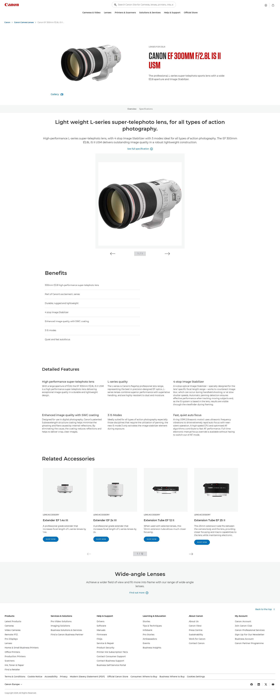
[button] (112, 253)
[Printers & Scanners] (137, 12)
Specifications (146, 109)
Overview (131, 109)
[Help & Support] (181, 12)
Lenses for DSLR (157, 47)
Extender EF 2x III (105, 520)
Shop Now (51, 539)
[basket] (273, 5)
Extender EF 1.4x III (55, 520)
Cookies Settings (196, 676)
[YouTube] (273, 684)
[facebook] (251, 684)
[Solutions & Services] (162, 12)
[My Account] (266, 5)
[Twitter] (266, 684)
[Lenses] (112, 12)
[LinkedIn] (259, 684)
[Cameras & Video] (101, 12)
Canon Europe (12, 684)
